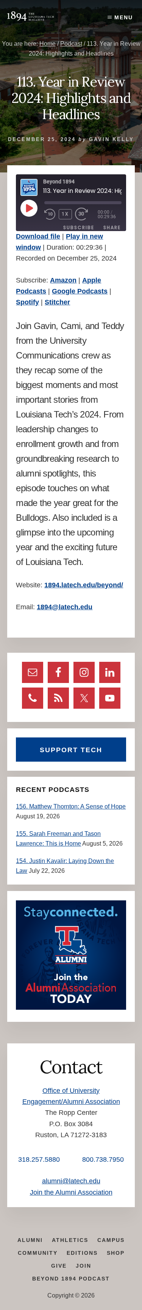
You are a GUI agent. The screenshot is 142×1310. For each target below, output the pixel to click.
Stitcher (57, 302)
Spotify (27, 302)
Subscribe (78, 227)
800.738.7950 (103, 1159)
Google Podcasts (80, 291)
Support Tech (71, 750)
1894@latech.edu (64, 607)
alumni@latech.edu (71, 1181)
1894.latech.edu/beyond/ (83, 585)
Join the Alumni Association (71, 1192)
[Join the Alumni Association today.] (71, 1007)
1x (65, 214)
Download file (38, 236)
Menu (123, 17)
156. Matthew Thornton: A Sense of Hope (71, 806)
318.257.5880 (39, 1159)
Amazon (63, 280)
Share (112, 227)
